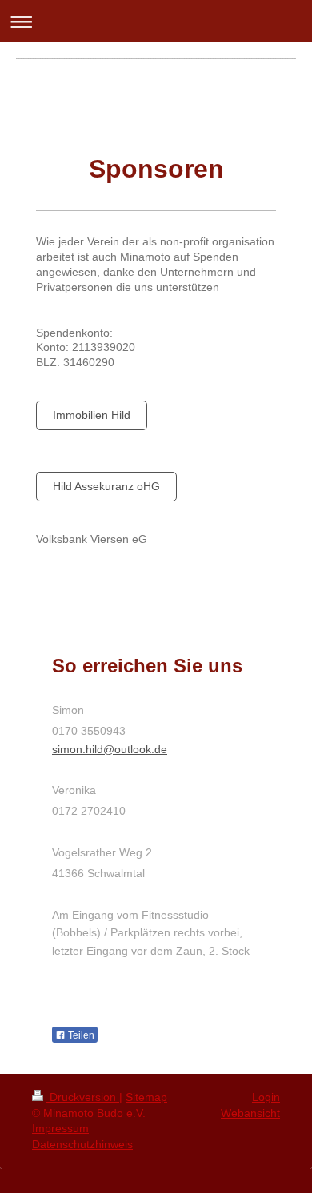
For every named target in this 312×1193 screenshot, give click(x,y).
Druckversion (82, 1097)
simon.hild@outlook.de (109, 749)
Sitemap (146, 1097)
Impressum (60, 1128)
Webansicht (250, 1113)
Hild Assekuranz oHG (106, 486)
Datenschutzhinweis (82, 1144)
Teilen (80, 1035)
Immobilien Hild (91, 415)
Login (266, 1097)
